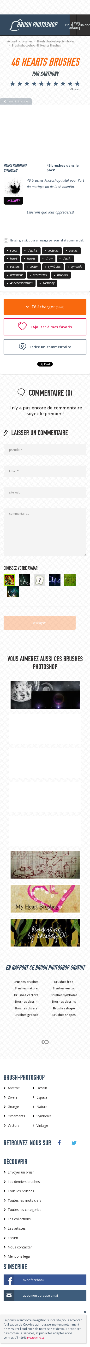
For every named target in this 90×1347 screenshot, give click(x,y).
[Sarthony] (13, 187)
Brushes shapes (64, 1015)
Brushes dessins (64, 1001)
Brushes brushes (26, 982)
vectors (15, 266)
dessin (67, 258)
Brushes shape (64, 1008)
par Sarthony (45, 74)
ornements (40, 275)
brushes (62, 275)
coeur (14, 250)
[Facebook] (59, 1142)
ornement (16, 275)
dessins (33, 250)
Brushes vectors (26, 995)
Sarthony (13, 200)
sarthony (48, 283)
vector (34, 266)
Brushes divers (26, 1008)
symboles (54, 266)
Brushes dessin (26, 1001)
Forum (81, 25)
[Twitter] (74, 1143)
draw (49, 258)
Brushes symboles (63, 995)
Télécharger (47, 306)
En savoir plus (35, 1337)
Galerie (84, 25)
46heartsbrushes (21, 283)
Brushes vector (64, 988)
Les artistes (74, 25)
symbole (76, 266)
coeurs (73, 250)
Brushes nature (26, 988)
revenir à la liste (17, 101)
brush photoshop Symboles (15, 168)
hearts (31, 258)
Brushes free (63, 982)
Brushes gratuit (26, 1015)
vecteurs (53, 250)
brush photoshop (37, 25)
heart (13, 258)
